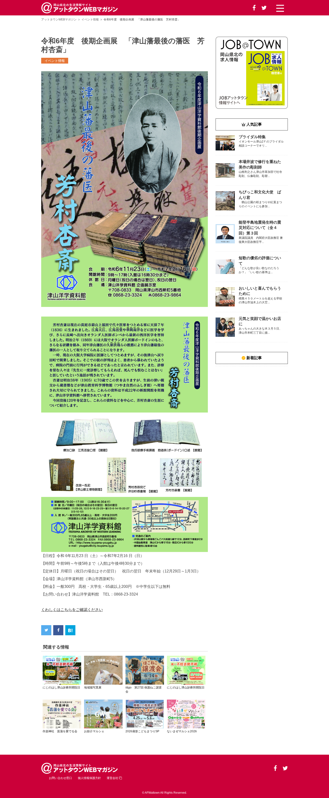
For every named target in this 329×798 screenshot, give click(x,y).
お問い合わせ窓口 (60, 778)
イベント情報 (90, 19)
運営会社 (113, 778)
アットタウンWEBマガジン (59, 19)
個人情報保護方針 (89, 778)
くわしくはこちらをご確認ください (72, 610)
